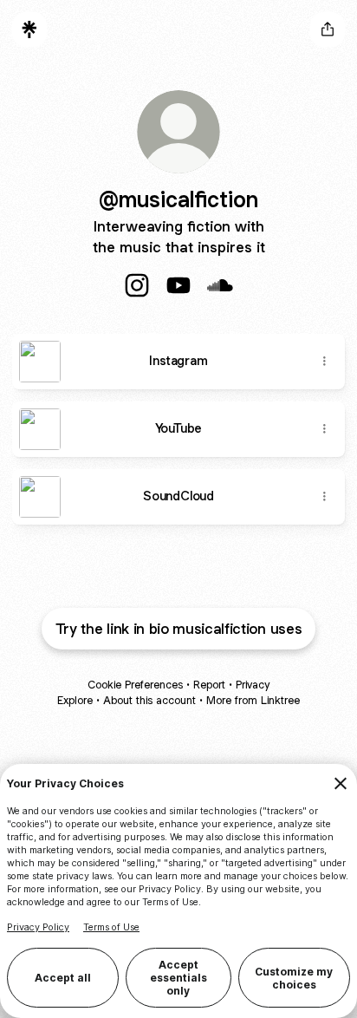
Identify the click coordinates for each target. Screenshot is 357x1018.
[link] (137, 285)
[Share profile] (327, 29)
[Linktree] (29, 29)
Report (209, 684)
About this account (149, 700)
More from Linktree (253, 700)
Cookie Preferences (135, 684)
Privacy (252, 684)
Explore (75, 700)
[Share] (324, 361)
